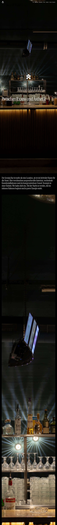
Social (50, 2)
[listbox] (53, 2)
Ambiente (40, 2)
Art (33, 2)
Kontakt (47, 2)
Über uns (36, 2)
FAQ (44, 2)
